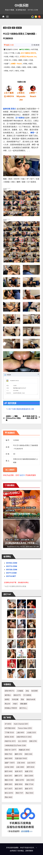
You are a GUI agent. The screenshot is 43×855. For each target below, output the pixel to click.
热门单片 (19, 27)
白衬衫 (9, 767)
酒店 (18, 788)
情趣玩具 (24, 750)
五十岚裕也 (19, 118)
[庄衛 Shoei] (12, 663)
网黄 (34, 507)
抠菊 (15, 60)
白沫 (31, 763)
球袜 (25, 64)
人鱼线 (31, 732)
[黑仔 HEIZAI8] (21, 643)
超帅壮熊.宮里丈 (9, 109)
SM (6, 53)
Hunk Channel (21, 724)
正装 (21, 763)
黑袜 (22, 71)
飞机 (32, 539)
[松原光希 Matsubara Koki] (12, 624)
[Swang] (31, 604)
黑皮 (29, 793)
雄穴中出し (23, 708)
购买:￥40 (10, 45)
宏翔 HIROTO (9, 691)
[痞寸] (31, 633)
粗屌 (18, 771)
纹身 (8, 776)
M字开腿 (35, 49)
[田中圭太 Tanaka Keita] (12, 653)
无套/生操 (21, 758)
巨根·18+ (8, 60)
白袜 (20, 767)
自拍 (30, 780)
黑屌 (19, 793)
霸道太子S (17, 695)
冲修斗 (15, 704)
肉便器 (7, 67)
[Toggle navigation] (7, 16)
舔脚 (8, 784)
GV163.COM (11, 563)
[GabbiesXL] (21, 673)
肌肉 (13, 67)
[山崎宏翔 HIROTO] (12, 604)
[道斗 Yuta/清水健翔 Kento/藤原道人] (31, 643)
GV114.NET (11, 576)
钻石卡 (22, 475)
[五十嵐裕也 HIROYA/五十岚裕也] (9, 88)
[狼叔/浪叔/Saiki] (12, 614)
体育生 (9, 737)
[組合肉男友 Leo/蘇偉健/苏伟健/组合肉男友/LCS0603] (31, 614)
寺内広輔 (15, 699)
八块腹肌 (20, 691)
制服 (9, 27)
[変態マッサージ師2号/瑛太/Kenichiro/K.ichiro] (12, 633)
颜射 (28, 788)
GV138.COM (11, 569)
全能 (6, 56)
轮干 (12, 71)
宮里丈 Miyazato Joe (29, 56)
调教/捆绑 (23, 704)
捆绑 (20, 60)
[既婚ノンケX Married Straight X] (21, 633)
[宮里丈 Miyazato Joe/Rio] (21, 88)
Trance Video (25, 728)
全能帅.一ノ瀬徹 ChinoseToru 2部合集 (13, 418)
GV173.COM (11, 566)
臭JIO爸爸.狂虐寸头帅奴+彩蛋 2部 (30, 417)
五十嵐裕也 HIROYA (29, 53)
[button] (39, 16)
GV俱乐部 (21, 5)
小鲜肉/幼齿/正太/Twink (15, 745)
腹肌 (24, 67)
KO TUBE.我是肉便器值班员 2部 (21, 409)
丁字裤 (12, 53)
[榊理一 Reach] (33, 88)
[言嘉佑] (21, 624)
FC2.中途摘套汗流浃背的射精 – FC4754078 (23, 514)
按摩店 (7, 699)
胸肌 (19, 67)
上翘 (18, 53)
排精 (28, 754)
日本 (13, 27)
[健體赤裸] (21, 653)
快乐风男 (34, 691)
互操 (5, 27)
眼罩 (31, 64)
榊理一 (33, 132)
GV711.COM (11, 573)
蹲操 (6, 71)
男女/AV (7, 704)
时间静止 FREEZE (11, 708)
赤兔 (27, 691)
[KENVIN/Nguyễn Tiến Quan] (21, 604)
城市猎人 (8, 695)
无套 (31, 60)
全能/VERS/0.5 (24, 737)
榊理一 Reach (17, 64)
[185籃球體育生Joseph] (31, 653)
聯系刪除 (30, 851)
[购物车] (36, 16)
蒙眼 (35, 67)
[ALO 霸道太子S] (12, 643)
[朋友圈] (32, 16)
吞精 (33, 741)
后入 (17, 56)
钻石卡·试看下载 (10, 510)
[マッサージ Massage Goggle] (21, 663)
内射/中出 (10, 741)
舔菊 (29, 67)
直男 (30, 767)
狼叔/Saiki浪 (31, 699)
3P (8, 724)
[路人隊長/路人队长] (31, 663)
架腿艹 (7, 64)
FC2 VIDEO (25, 49)
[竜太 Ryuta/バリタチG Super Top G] (31, 624)
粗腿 (29, 771)
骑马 (17, 71)
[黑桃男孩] (21, 614)
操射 (26, 60)
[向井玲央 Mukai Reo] (12, 673)
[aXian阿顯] (31, 673)
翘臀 (18, 776)
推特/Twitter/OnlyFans (13, 507)
